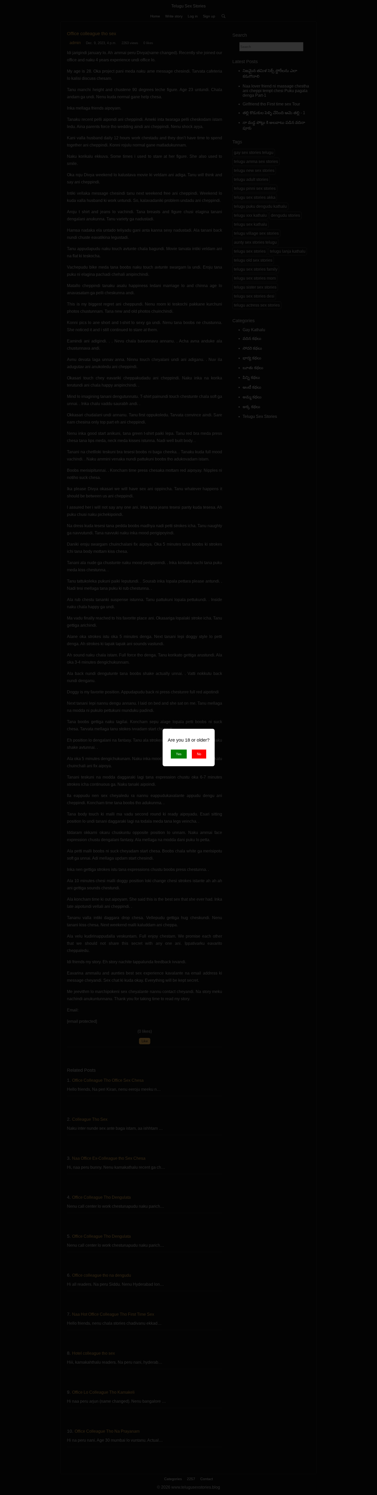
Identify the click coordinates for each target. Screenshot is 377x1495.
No (199, 754)
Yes (179, 754)
